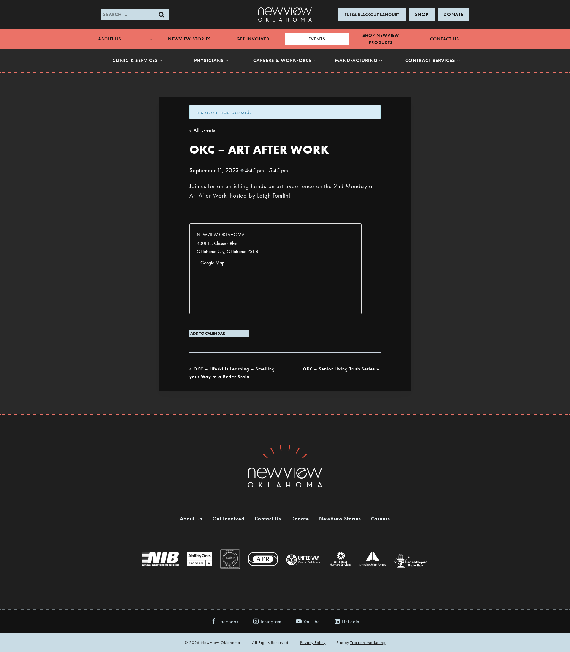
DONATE (453, 14)
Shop (422, 14)
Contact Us (444, 39)
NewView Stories (189, 39)
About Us (191, 518)
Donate (300, 518)
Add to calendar (207, 333)
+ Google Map (210, 263)
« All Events (202, 130)
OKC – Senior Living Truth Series (341, 369)
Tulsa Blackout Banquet (372, 14)
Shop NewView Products (380, 38)
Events (316, 39)
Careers (380, 518)
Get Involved (253, 39)
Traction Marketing (368, 642)
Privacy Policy (313, 642)
